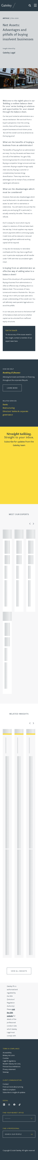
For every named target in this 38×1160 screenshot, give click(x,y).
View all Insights (19, 971)
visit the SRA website (11, 1012)
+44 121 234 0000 (7, 582)
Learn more (14, 388)
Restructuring (9, 407)
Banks (5, 404)
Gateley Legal (9, 52)
